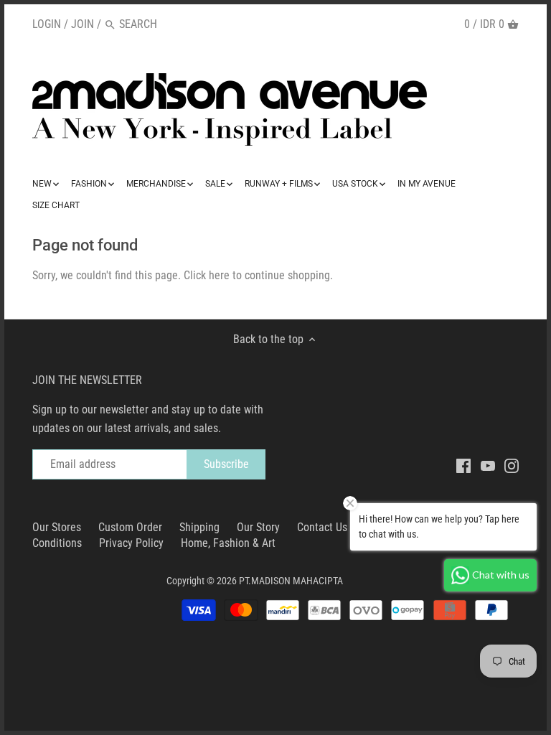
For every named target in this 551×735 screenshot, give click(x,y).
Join (82, 24)
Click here (207, 275)
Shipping (199, 527)
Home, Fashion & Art (228, 543)
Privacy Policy (131, 543)
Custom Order (130, 527)
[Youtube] (488, 465)
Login (46, 24)
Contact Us (322, 527)
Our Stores (56, 527)
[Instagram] (511, 465)
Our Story (258, 527)
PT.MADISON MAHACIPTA (291, 581)
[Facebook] (463, 465)
